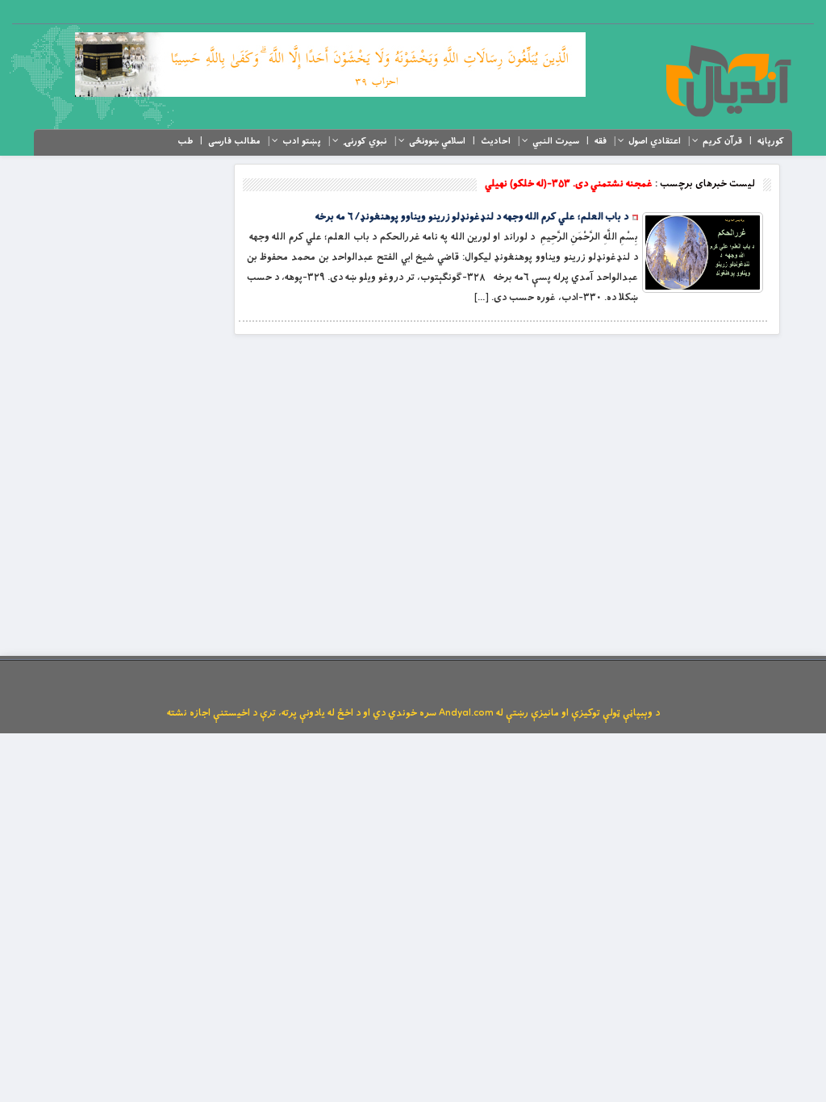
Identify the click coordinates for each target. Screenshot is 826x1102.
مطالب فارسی (234, 141)
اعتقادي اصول (654, 141)
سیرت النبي (555, 141)
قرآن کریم (722, 141)
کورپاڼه (770, 141)
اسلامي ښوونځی (437, 141)
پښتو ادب (301, 141)
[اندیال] (728, 80)
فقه (600, 141)
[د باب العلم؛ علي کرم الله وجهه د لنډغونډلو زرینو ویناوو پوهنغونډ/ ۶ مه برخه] (702, 252)
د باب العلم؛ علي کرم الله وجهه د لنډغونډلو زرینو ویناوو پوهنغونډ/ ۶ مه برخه (471, 217)
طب (185, 141)
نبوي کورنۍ (365, 141)
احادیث (496, 141)
